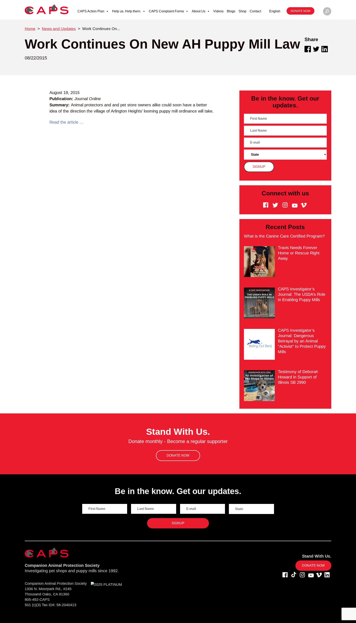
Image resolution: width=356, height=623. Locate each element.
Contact (255, 11)
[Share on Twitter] (316, 49)
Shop (242, 11)
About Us (198, 11)
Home (30, 29)
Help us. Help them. (126, 11)
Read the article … (66, 122)
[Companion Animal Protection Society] (47, 9)
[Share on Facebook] (307, 49)
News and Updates (59, 29)
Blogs (231, 11)
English (274, 11)
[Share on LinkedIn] (324, 49)
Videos (218, 11)
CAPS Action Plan (90, 11)
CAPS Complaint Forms (166, 11)
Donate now (300, 11)
